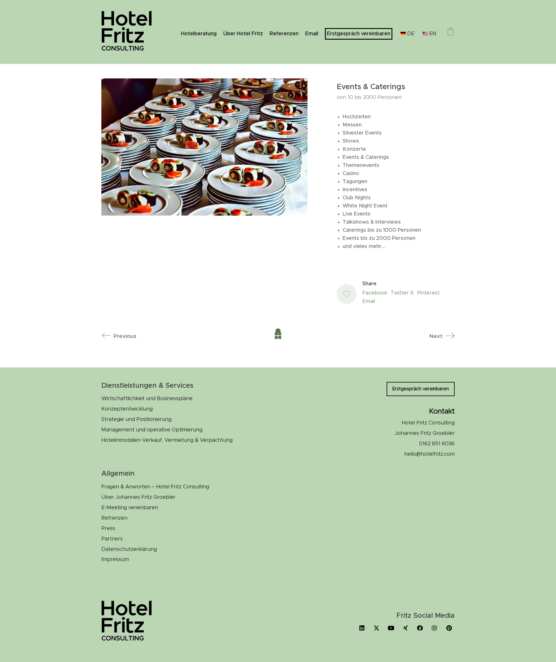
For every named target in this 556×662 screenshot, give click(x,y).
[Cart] (451, 32)
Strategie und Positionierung (136, 419)
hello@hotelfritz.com (429, 454)
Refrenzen (114, 518)
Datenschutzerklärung (129, 549)
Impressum (115, 559)
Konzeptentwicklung (127, 409)
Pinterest (428, 293)
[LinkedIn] (362, 628)
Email (368, 301)
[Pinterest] (449, 628)
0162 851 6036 (437, 443)
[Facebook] (420, 628)
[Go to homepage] (130, 32)
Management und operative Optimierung (151, 430)
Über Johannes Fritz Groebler (138, 497)
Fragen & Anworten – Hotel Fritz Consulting (155, 487)
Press (108, 528)
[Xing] (405, 628)
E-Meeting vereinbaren (129, 507)
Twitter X (402, 293)
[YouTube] (391, 628)
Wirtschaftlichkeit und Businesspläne (147, 398)
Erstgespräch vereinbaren (420, 389)
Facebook (374, 293)
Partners (112, 539)
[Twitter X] (376, 628)
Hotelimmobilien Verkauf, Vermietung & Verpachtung (167, 440)
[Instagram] (434, 628)
